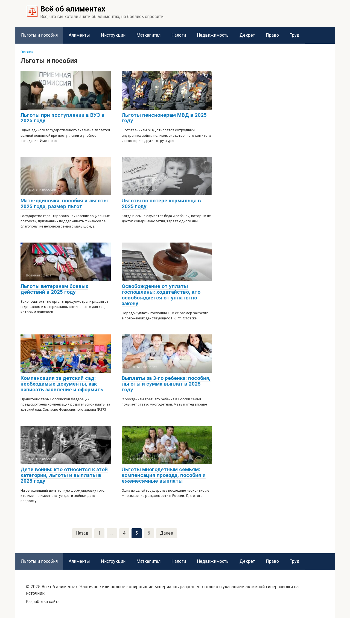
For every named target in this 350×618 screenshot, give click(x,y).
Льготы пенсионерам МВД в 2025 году (164, 118)
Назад (82, 533)
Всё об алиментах (72, 8)
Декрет (247, 35)
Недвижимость (213, 35)
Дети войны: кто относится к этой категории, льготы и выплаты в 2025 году (64, 475)
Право (272, 35)
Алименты (79, 35)
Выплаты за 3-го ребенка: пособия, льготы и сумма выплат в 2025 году (166, 384)
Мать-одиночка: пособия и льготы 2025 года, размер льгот (64, 203)
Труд (294, 35)
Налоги (178, 35)
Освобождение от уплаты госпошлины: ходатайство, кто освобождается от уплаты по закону (161, 295)
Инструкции (113, 35)
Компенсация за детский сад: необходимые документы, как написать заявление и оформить (62, 384)
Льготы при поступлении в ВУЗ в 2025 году (62, 118)
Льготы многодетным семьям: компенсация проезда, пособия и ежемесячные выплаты (164, 475)
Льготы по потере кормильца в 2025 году (161, 203)
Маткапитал (148, 35)
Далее (166, 533)
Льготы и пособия (39, 35)
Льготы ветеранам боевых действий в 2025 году (54, 289)
